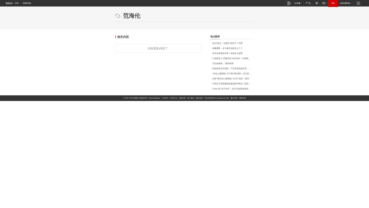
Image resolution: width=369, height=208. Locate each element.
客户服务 (190, 98)
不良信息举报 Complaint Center (216, 98)
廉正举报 (234, 98)
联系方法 (173, 98)
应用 (16, 3)
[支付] (317, 3)
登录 (333, 3)
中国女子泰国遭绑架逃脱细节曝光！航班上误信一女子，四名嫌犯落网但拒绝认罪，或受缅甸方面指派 (233, 84)
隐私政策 (199, 98)
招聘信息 (182, 98)
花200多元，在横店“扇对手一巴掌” (227, 43)
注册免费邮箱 (345, 3)
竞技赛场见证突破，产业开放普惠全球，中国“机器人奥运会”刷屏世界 (233, 68)
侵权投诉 (242, 98)
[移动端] (289, 3)
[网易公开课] (298, 3)
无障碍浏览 (26, 3)
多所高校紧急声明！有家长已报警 (227, 53)
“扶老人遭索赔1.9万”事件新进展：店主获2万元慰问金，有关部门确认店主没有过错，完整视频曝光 (233, 74)
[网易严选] (308, 3)
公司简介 (165, 98)
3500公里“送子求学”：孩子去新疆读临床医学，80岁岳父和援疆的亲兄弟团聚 (233, 89)
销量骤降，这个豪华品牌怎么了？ (227, 48)
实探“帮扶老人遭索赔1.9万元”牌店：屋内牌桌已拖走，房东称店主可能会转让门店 (233, 79)
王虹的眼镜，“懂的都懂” (223, 63)
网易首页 (9, 3)
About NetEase (154, 98)
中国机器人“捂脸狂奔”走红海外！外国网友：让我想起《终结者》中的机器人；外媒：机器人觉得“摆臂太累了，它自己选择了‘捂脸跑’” (233, 58)
